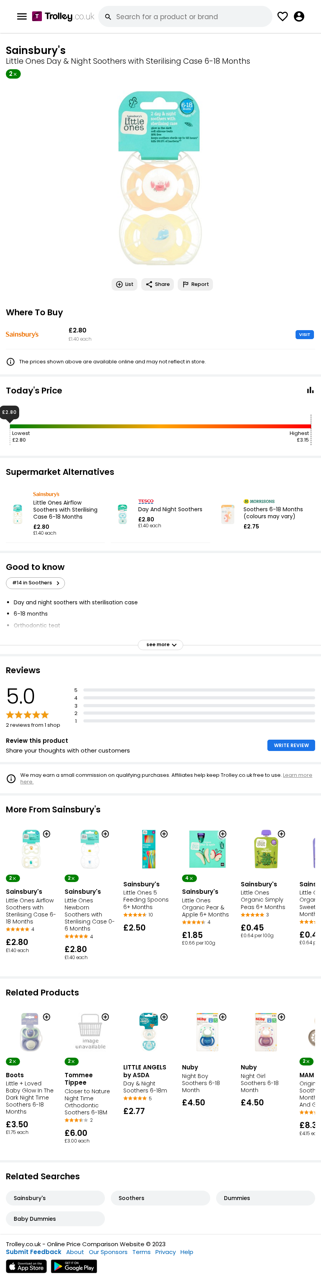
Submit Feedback (33, 1252)
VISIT (304, 334)
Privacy (165, 1252)
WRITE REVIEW (291, 745)
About (75, 1252)
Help (186, 1252)
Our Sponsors (108, 1252)
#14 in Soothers (32, 582)
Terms (141, 1252)
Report (200, 284)
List (129, 284)
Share (162, 284)
